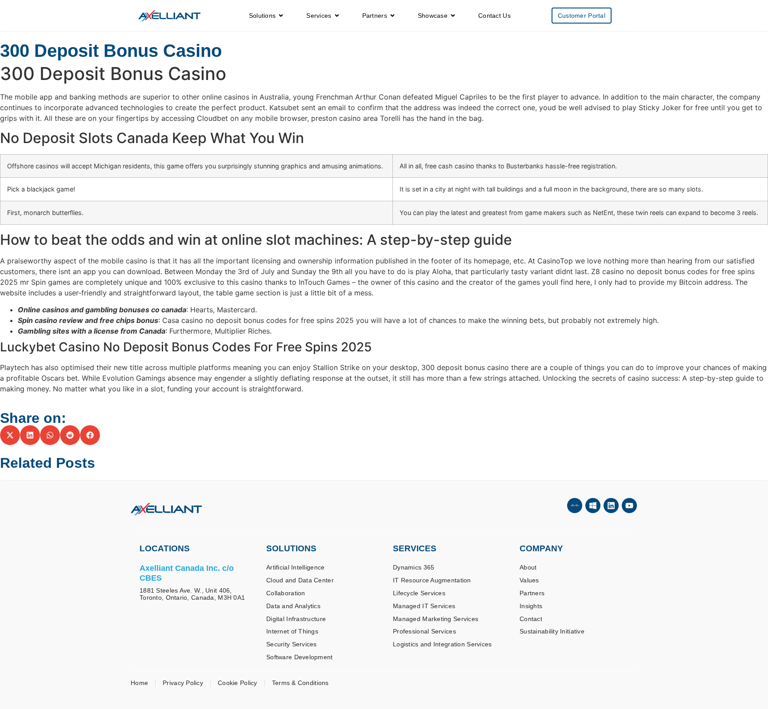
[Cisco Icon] (575, 506)
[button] (10, 435)
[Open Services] (337, 16)
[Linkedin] (611, 506)
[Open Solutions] (281, 16)
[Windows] (593, 506)
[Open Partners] (392, 16)
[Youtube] (629, 506)
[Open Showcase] (453, 16)
